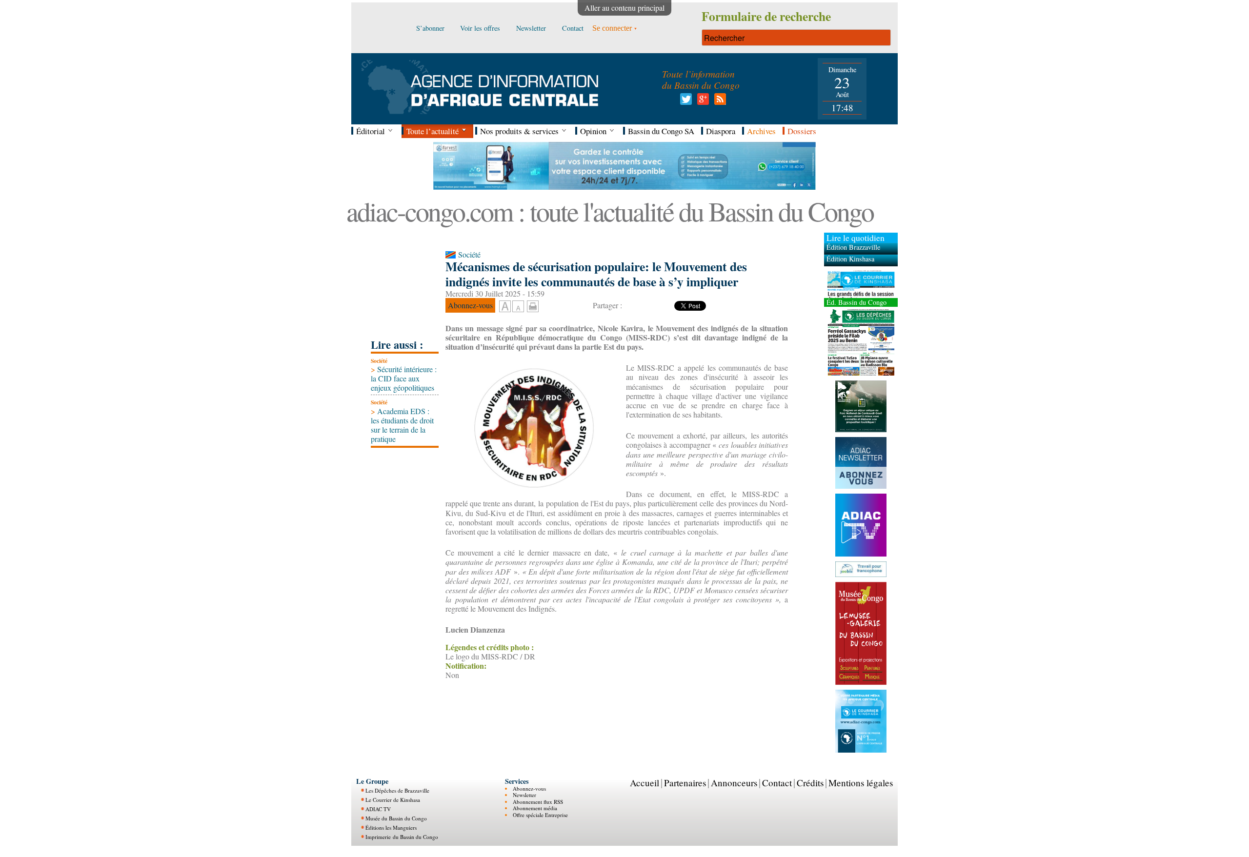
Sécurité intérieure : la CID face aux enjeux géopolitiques (404, 378)
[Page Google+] (701, 101)
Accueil (644, 782)
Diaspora (720, 131)
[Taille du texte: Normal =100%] (518, 306)
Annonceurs (734, 782)
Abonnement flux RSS (538, 801)
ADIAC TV (378, 809)
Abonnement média (535, 808)
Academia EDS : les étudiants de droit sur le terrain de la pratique (402, 425)
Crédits (810, 782)
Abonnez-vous (529, 788)
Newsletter (524, 794)
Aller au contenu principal (624, 7)
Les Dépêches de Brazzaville (397, 790)
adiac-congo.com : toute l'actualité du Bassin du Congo (609, 211)
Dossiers (801, 131)
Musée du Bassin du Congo (396, 818)
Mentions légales (860, 782)
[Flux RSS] (718, 101)
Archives (761, 131)
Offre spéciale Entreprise (540, 814)
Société (379, 361)
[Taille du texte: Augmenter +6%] (505, 306)
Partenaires (685, 782)
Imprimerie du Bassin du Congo (401, 836)
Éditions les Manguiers (391, 827)
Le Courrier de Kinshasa (392, 799)
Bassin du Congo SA (661, 131)
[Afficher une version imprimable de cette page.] (532, 305)
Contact (777, 782)
